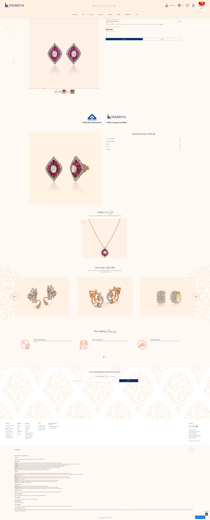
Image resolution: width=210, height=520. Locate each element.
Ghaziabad (89, 509)
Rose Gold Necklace (59, 476)
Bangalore (34, 509)
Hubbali (110, 509)
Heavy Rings (35, 499)
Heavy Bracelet (30, 499)
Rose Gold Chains (44, 476)
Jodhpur (132, 509)
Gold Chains (52, 473)
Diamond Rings (35, 474)
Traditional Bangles (34, 467)
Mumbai (158, 509)
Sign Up (128, 380)
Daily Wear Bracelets (33, 491)
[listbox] (64, 91)
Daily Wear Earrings (18, 491)
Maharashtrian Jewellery (19, 502)
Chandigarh (53, 509)
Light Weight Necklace (19, 495)
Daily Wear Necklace (41, 491)
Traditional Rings (24, 468)
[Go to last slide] (15, 297)
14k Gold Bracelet (28, 482)
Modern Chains (20, 469)
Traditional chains (45, 469)
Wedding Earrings (23, 488)
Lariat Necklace (40, 464)
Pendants (35, 459)
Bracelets (39, 459)
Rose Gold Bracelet (37, 476)
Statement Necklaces (62, 464)
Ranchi (182, 509)
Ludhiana (150, 509)
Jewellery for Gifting (46, 506)
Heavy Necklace (17, 499)
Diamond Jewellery (21, 474)
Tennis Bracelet (27, 466)
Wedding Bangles (30, 488)
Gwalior (100, 509)
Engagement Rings (59, 488)
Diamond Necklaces (56, 474)
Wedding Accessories (51, 488)
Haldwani (104, 509)
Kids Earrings (59, 462)
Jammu (128, 509)
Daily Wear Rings (49, 491)
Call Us (162, 39)
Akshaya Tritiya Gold (32, 506)
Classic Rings (30, 468)
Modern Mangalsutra (40, 465)
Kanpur (135, 509)
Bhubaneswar (43, 509)
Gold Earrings (24, 473)
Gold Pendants (64, 473)
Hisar (107, 509)
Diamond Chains (72, 474)
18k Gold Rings (33, 481)
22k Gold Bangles (34, 480)
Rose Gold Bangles (51, 476)
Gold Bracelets (40, 473)
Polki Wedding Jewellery (43, 486)
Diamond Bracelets (49, 474)
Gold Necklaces (46, 473)
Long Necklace (34, 464)
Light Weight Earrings (27, 495)
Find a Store (124, 39)
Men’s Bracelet (33, 466)
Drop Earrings (20, 462)
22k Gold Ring (27, 480)
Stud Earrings (31, 462)
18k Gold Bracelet (47, 481)
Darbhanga (71, 509)
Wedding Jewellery (18, 484)
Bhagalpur (38, 509)
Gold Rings (30, 473)
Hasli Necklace (76, 464)
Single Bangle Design (26, 467)
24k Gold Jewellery (21, 479)
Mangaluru (154, 509)
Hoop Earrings (26, 462)
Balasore (26, 509)
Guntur (93, 509)
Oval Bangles (20, 467)
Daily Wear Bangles (25, 491)
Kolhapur (139, 509)
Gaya (86, 509)
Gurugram (97, 509)
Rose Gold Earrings (29, 476)
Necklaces (22, 459)
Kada (39, 467)
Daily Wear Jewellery (18, 490)
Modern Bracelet (21, 466)
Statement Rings (42, 468)
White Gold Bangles (45, 477)
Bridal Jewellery (25, 506)
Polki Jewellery (19, 475)
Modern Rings (35, 468)
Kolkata (142, 509)
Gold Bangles (34, 473)
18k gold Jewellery (21, 481)
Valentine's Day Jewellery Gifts (55, 506)
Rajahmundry (178, 509)
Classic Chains (39, 469)
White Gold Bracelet (52, 477)
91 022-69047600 (192, 438)
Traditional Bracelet (54, 466)
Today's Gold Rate (18, 455)
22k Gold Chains (48, 480)
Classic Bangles (43, 467)
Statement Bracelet (46, 466)
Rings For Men (48, 468)
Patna (167, 509)
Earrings (113, 19)
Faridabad (82, 509)
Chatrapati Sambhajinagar (60, 509)
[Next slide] (195, 297)
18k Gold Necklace (54, 481)
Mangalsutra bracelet (32, 465)
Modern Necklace (69, 464)
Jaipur (121, 509)
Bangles (26, 459)
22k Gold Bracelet (41, 480)
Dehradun (75, 509)
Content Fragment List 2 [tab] (106, 356)
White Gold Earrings (30, 477)
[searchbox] (104, 6)
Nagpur (161, 509)
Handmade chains (26, 469)
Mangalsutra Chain (65, 465)
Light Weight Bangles (35, 495)
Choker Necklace (27, 464)
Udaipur (191, 509)
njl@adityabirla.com (196, 436)
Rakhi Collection (39, 506)
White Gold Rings (68, 477)
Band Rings (19, 468)
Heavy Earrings (23, 499)
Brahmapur (48, 509)
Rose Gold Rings (66, 476)
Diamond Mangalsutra (65, 474)
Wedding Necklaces (37, 488)
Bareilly (30, 509)
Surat (188, 509)
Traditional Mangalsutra (49, 465)
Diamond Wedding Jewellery (34, 486)
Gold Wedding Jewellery (24, 486)
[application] (64, 54)
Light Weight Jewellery (18, 493)
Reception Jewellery (46, 487)
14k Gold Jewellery (21, 482)
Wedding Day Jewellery (54, 487)
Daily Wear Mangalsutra (57, 491)
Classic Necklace (54, 464)
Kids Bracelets (61, 466)
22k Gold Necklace (54, 480)
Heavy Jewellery (17, 497)
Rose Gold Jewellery (22, 476)
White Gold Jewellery (22, 477)
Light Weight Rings (42, 495)
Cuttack (67, 509)
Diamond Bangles (42, 474)
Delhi (79, 509)
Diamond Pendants (79, 474)
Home (106, 19)
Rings (19, 459)
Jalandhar (124, 509)
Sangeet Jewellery (31, 487)
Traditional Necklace (47, 464)
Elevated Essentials (18, 506)
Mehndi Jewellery (39, 487)
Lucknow (146, 509)
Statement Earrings (52, 462)
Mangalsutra (31, 459)
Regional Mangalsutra (57, 465)
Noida (165, 509)
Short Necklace (21, 464)
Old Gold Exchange (25, 455)
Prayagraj (171, 509)
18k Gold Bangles (40, 481)
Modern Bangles (50, 467)
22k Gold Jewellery (21, 480)
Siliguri (185, 509)
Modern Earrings (38, 462)
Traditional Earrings (45, 462)
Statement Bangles (57, 467)
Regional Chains (33, 469)
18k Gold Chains (28, 481)
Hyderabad (114, 509)
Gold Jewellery (19, 473)
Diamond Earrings (29, 474)
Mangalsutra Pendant (23, 465)
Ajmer (23, 509)
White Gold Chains (38, 477)
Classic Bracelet (39, 466)
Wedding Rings (44, 488)
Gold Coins (69, 473)
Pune (174, 509)
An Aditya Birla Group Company (194, 440)
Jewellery (109, 19)
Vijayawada (17, 510)
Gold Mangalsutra (58, 473)
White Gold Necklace (60, 477)
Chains (43, 459)
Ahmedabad (19, 509)
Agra (15, 509)
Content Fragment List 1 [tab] (103, 356)
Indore (118, 509)
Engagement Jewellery (24, 487)
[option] (56, 92)
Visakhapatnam (23, 510)
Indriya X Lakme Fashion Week (67, 506)
